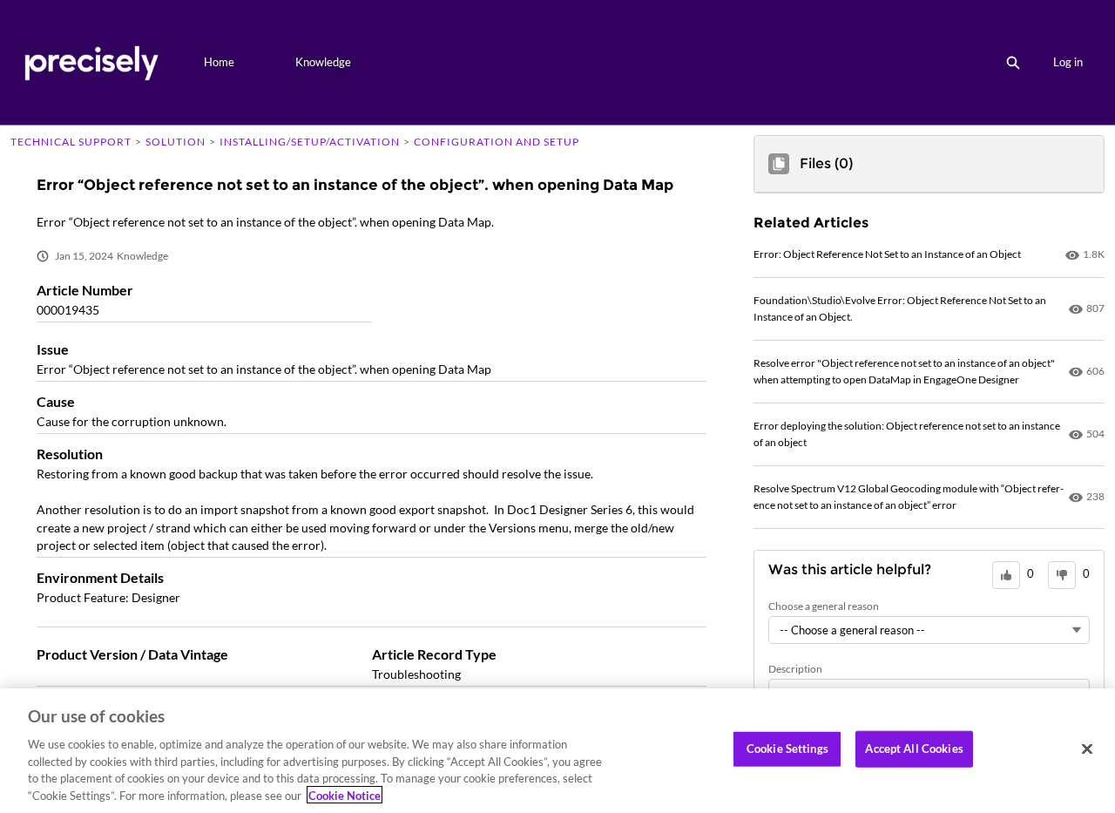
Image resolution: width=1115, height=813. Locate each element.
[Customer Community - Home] (91, 62)
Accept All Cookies (914, 748)
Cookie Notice (344, 795)
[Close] (1087, 749)
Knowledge (323, 62)
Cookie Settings (787, 748)
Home (219, 62)
